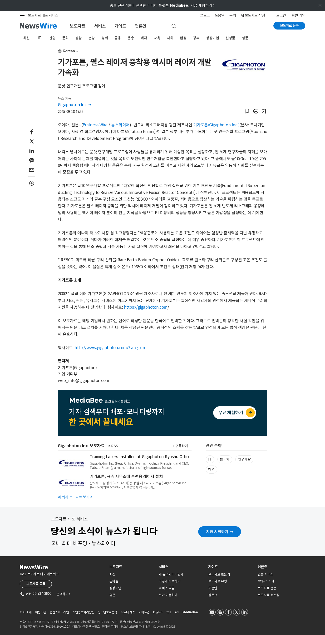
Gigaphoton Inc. (74, 104)
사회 (170, 38)
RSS (114, 446)
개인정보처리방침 (83, 612)
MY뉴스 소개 (266, 581)
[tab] (132, 567)
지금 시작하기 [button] (217, 531)
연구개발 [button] (244, 459)
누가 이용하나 (168, 595)
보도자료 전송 (267, 588)
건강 (91, 38)
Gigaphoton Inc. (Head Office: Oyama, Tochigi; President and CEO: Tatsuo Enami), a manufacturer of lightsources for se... (139, 465)
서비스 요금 (166, 588)
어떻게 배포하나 (169, 581)
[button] (247, 111)
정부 (196, 38)
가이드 (120, 26)
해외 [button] (211, 469)
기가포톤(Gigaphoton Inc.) (216, 125)
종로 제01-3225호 (149, 622)
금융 (117, 38)
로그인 (281, 15)
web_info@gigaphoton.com (83, 380)
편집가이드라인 (59, 612)
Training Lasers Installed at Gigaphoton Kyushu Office (140, 456)
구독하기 (181, 446)
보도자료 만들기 (219, 574)
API (177, 612)
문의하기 (63, 594)
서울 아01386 (47, 626)
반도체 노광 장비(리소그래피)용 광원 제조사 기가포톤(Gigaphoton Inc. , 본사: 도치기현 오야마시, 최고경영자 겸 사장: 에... (139, 485)
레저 (144, 38)
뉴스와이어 (120, 125)
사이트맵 (144, 612)
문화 (65, 38)
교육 (157, 38)
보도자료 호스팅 (268, 595)
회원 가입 (298, 15)
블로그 (205, 15)
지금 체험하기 (203, 5)
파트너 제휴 (128, 612)
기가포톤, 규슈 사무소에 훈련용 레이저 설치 (126, 476)
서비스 (100, 26)
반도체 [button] (225, 459)
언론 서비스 (265, 574)
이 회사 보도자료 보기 (75, 497)
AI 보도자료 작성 (253, 15)
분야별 (113, 581)
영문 (245, 38)
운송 (131, 38)
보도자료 (77, 26)
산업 (52, 38)
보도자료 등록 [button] (35, 584)
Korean (69, 51)
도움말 (220, 15)
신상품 (230, 38)
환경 (183, 38)
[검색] (173, 26)
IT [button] (210, 459)
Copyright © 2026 (164, 626)
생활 (78, 38)
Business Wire (95, 125)
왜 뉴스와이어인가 (171, 574)
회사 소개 (26, 612)
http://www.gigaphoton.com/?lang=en (109, 347)
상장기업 (212, 38)
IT (39, 38)
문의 (232, 15)
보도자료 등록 (289, 25)
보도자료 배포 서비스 (43, 15)
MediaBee (190, 612)
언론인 (141, 26)
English (157, 612)
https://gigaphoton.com (145, 307)
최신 (26, 38)
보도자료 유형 (217, 581)
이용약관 (40, 612)
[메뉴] (23, 15)
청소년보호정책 (107, 612)
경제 (104, 38)
